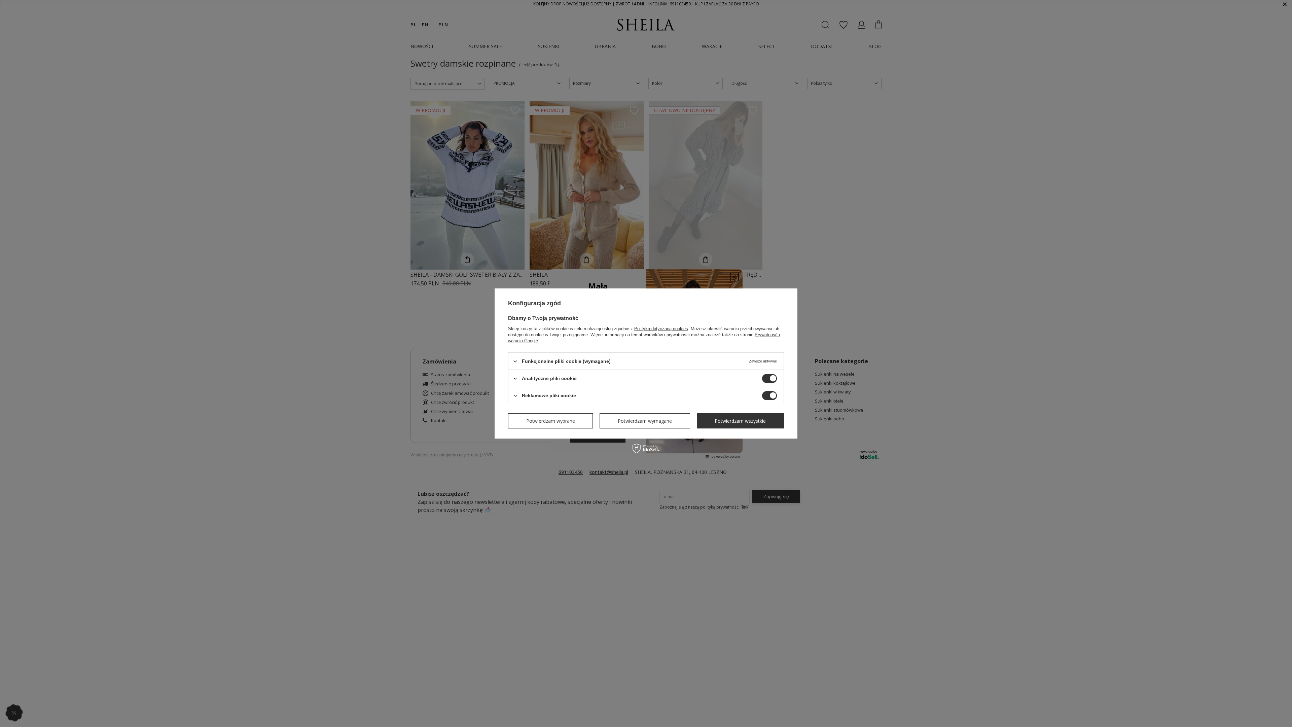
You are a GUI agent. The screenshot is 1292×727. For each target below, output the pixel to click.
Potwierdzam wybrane (550, 420)
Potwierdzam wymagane (645, 420)
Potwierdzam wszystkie (740, 420)
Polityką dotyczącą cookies (661, 328)
